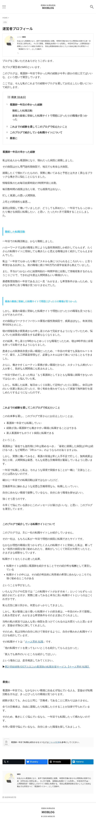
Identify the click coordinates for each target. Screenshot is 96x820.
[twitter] (18, 53)
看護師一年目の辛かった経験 (26, 104)
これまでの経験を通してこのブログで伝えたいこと (38, 126)
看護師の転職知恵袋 (48, 808)
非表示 (21, 97)
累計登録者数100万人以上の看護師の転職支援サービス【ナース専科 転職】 (47, 666)
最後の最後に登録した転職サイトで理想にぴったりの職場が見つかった (49, 117)
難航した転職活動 (22, 110)
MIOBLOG (48, 8)
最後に (13, 138)
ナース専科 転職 (34, 641)
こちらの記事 (54, 742)
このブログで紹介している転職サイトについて (36, 132)
